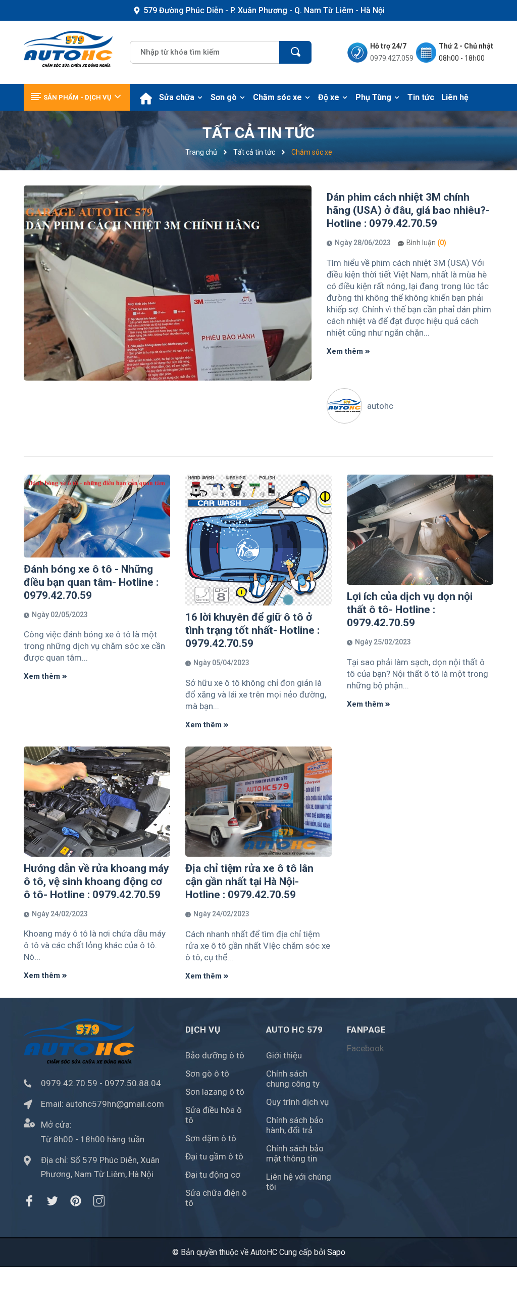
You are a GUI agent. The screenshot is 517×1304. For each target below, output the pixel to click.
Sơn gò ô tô (207, 1073)
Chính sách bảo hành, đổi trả (295, 1125)
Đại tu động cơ (212, 1175)
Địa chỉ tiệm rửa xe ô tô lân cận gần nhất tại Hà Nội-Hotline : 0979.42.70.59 (249, 881)
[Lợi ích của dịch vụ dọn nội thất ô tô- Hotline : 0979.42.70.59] (420, 529)
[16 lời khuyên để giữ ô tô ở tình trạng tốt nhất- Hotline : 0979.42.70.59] (258, 540)
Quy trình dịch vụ (297, 1102)
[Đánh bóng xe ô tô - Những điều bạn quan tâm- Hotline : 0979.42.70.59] (97, 516)
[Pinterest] (75, 1200)
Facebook (365, 1048)
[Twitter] (52, 1200)
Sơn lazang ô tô (214, 1092)
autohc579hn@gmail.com (115, 1104)
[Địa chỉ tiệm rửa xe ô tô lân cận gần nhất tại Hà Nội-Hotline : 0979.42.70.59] (258, 801)
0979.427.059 (391, 58)
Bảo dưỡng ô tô (214, 1055)
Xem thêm (346, 351)
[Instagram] (99, 1200)
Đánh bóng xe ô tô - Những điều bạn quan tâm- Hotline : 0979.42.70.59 (91, 582)
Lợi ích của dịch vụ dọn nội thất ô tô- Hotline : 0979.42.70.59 (410, 609)
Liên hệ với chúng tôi (298, 1182)
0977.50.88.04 (133, 1083)
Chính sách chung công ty (293, 1078)
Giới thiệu (284, 1055)
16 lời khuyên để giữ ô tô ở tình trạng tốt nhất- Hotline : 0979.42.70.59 (252, 630)
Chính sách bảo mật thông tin (295, 1153)
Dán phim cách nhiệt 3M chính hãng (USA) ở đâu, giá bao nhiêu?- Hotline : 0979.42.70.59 (408, 210)
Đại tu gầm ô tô (214, 1156)
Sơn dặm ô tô (210, 1138)
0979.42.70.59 (69, 1083)
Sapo (336, 1252)
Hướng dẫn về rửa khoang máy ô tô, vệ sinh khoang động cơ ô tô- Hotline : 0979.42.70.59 (96, 881)
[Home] (145, 97)
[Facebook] (29, 1200)
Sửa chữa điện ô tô (216, 1198)
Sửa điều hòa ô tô (213, 1115)
